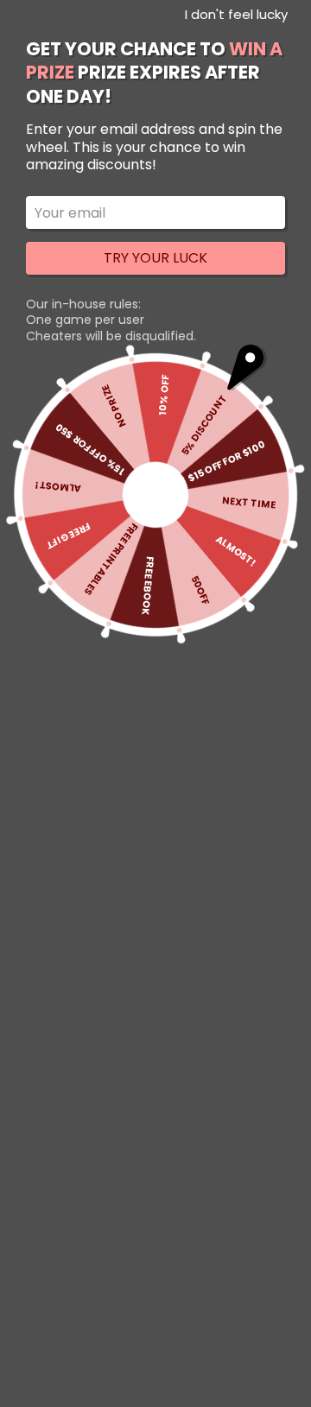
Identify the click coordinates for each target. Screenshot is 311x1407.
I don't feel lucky (236, 14)
